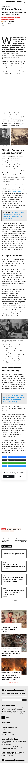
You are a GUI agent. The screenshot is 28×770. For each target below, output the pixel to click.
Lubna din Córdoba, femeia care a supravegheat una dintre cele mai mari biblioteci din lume (13, 579)
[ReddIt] (18, 28)
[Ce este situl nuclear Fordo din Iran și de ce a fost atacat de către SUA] (14, 643)
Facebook (8, 717)
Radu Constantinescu (7, 625)
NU (20, 476)
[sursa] (20, 124)
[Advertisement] (14, 766)
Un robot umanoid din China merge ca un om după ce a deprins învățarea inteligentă (13, 592)
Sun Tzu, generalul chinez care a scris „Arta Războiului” (6, 540)
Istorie (12, 17)
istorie (14, 529)
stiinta (12, 531)
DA (8, 476)
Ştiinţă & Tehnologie (7, 19)
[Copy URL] (23, 28)
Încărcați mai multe (13, 600)
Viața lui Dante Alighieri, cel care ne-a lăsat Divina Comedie (10, 629)
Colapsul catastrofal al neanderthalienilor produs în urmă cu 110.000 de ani (14, 566)
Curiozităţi (8, 6)
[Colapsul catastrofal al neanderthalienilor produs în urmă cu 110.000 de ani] (14, 666)
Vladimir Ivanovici (6, 648)
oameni (19, 529)
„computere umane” (16, 191)
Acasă (3, 6)
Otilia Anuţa (11, 21)
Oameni (17, 17)
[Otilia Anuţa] (2, 21)
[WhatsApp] (13, 28)
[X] (8, 28)
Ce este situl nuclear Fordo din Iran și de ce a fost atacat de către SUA (10, 653)
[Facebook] (3, 28)
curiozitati (9, 529)
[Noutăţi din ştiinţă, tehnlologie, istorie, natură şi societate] (14, 2)
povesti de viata (5, 531)
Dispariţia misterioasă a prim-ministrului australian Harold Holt (21, 540)
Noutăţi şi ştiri (5, 750)
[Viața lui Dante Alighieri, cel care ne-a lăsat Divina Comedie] (14, 619)
